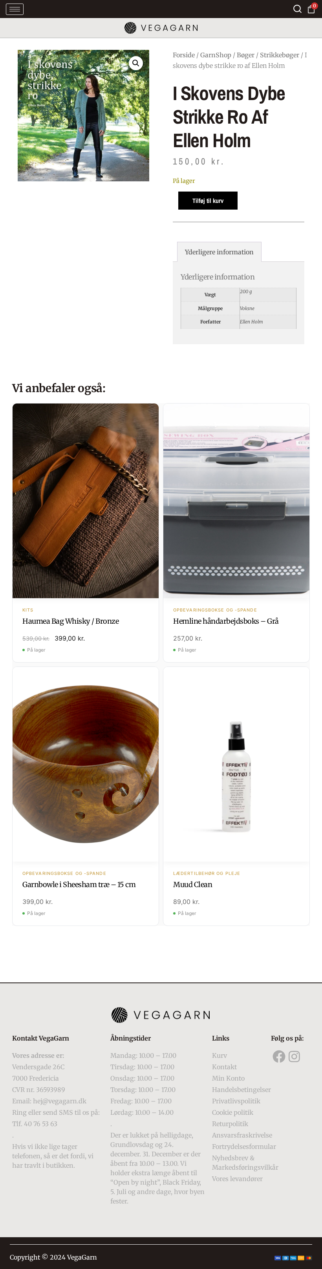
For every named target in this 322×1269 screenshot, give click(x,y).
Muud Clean (192, 884)
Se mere (86, 501)
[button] (136, 63)
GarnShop (215, 55)
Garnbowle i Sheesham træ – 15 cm (78, 884)
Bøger (245, 55)
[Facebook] (279, 1056)
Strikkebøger (279, 55)
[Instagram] (294, 1056)
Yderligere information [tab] (219, 252)
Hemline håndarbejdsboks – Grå (226, 621)
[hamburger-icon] (15, 9)
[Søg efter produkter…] (297, 9)
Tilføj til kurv (207, 200)
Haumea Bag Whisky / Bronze (70, 621)
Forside (184, 55)
